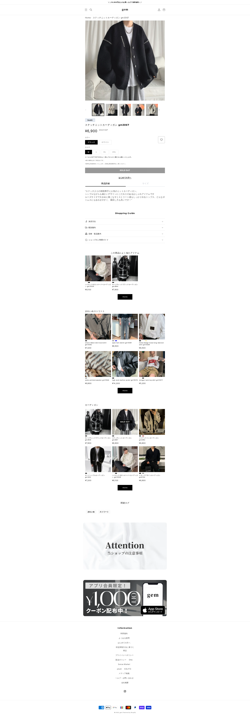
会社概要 (125, 683)
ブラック (91, 142)
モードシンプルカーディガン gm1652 (95, 476)
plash (119, 669)
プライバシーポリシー (124, 655)
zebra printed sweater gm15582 (97, 380)
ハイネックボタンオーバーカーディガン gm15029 (98, 285)
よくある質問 (124, 638)
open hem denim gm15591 (122, 343)
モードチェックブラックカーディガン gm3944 (125, 285)
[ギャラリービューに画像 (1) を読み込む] (111, 110)
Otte (131, 660)
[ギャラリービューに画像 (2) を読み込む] (98, 110)
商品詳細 (105, 183)
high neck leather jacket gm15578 (125, 380)
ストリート (104, 512)
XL (104, 152)
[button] (86, 9)
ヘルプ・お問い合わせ (124, 678)
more (125, 297)
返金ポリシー (120, 660)
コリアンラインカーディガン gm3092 (149, 439)
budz (90, 120)
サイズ (145, 183)
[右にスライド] (162, 110)
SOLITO (127, 669)
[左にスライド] (88, 110)
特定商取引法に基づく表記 (125, 649)
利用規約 (124, 633)
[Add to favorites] (161, 139)
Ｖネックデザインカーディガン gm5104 (149, 476)
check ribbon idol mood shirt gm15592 (95, 343)
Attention (96, 157)
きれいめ (91, 512)
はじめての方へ (125, 177)
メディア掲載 (124, 673)
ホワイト (105, 142)
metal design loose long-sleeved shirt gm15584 (151, 343)
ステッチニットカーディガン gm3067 (122, 439)
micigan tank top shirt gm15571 (151, 380)
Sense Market (124, 664)
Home (88, 17)
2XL (114, 152)
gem (121, 712)
